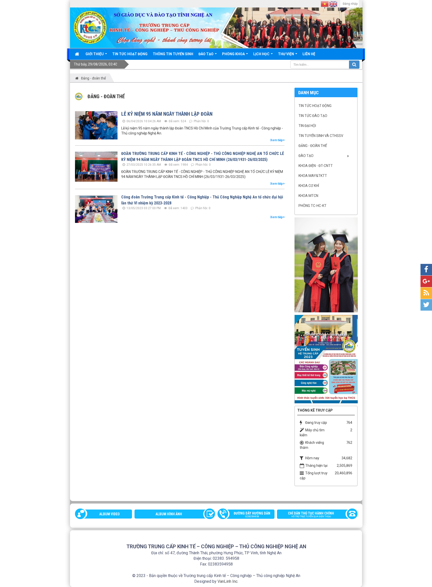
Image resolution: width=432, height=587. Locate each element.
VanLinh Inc (228, 581)
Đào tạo (306, 156)
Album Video (109, 514)
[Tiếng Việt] (325, 4)
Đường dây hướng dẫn (252, 514)
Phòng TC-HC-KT (312, 206)
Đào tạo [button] (206, 54)
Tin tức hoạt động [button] (130, 54)
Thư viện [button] (286, 54)
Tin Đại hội (307, 126)
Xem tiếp (277, 140)
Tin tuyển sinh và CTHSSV (320, 136)
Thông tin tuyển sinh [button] (173, 54)
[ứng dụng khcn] (326, 359)
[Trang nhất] (77, 53)
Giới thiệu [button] (95, 54)
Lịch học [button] (261, 54)
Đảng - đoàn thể (312, 146)
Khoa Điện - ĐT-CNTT (315, 166)
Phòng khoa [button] (234, 54)
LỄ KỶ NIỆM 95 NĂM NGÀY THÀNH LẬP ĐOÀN (166, 114)
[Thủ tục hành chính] (326, 265)
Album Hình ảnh (169, 514)
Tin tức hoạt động (315, 106)
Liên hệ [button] (308, 54)
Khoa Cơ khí (308, 186)
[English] (333, 4)
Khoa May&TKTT (312, 176)
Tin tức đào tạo (312, 116)
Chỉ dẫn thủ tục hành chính (311, 514)
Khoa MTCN (308, 196)
